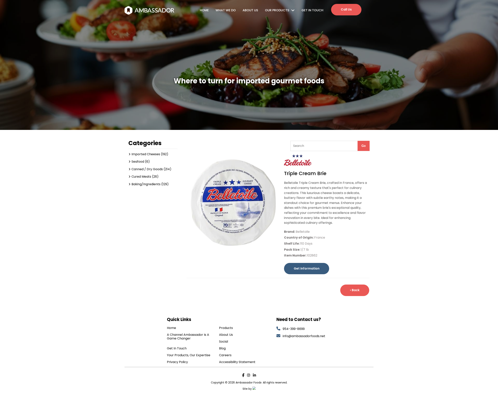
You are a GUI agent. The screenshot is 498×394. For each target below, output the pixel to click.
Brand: (290, 231)
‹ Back (354, 290)
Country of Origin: (299, 237)
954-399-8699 (294, 329)
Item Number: (295, 255)
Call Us (346, 9)
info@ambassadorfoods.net (304, 336)
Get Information (306, 268)
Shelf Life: (292, 243)
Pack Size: (292, 249)
